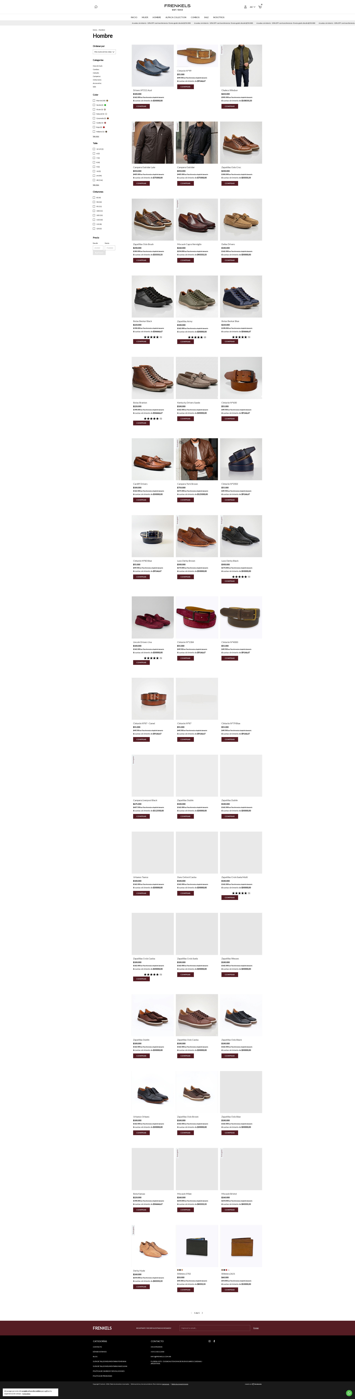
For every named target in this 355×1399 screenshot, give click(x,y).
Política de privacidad (102, 1376)
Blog (95, 1356)
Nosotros (218, 17)
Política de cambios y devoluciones (108, 1371)
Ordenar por (99, 46)
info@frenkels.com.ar (161, 1356)
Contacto (97, 1347)
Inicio (134, 17)
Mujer (145, 17)
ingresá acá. (165, 1384)
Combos (195, 17)
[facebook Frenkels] (214, 1341)
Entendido (26, 1394)
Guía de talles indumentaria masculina (110, 1366)
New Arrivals (97, 66)
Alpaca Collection (176, 17)
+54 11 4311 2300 (157, 1352)
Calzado (96, 73)
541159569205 (156, 1347)
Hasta (107, 243)
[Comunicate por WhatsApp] (349, 1393)
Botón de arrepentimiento (180, 1384)
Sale (206, 17)
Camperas (97, 76)
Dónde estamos (99, 1352)
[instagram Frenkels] (209, 1341)
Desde (95, 243)
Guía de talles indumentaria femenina (109, 1361)
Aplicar (99, 253)
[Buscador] (96, 7)
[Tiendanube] (253, 1384)
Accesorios (97, 83)
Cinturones (97, 80)
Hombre (157, 17)
